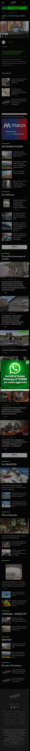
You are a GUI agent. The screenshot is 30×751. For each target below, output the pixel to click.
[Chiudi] (27, 362)
